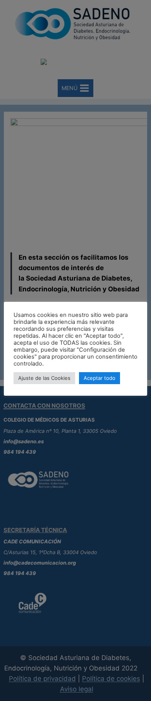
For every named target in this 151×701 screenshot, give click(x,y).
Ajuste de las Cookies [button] (44, 378)
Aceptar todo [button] (99, 378)
